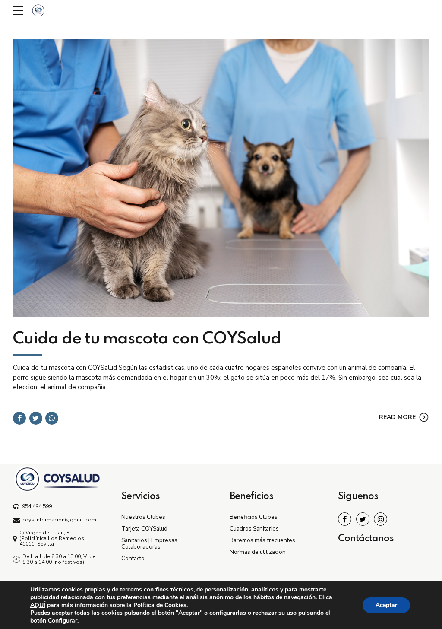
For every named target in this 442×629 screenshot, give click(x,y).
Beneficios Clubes (254, 517)
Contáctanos (366, 538)
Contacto (133, 558)
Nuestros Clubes (143, 517)
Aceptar (386, 605)
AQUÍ (37, 605)
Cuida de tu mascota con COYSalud (147, 339)
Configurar (62, 621)
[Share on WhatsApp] (51, 418)
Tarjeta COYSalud (144, 528)
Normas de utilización (258, 552)
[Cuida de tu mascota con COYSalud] (221, 178)
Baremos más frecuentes (262, 540)
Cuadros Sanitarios (254, 528)
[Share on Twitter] (35, 418)
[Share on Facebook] (19, 418)
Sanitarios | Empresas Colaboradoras (149, 543)
